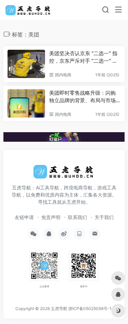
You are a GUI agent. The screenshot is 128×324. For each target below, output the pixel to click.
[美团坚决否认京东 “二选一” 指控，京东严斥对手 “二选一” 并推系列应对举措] (26, 64)
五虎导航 (59, 308)
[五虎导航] (28, 10)
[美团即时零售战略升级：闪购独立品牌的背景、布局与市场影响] (26, 103)
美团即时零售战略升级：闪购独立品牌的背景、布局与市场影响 (82, 97)
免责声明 (50, 217)
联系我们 (77, 217)
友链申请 (24, 217)
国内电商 (63, 74)
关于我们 (104, 217)
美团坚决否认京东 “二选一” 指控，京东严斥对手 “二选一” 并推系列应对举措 (83, 57)
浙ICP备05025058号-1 (90, 308)
